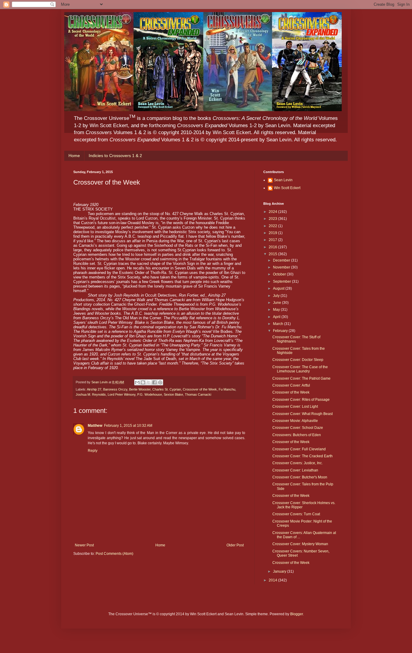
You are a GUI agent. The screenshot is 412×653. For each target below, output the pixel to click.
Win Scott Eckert (287, 188)
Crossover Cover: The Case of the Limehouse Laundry (300, 369)
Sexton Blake (173, 394)
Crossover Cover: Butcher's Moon (299, 477)
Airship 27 (94, 389)
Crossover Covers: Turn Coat (296, 514)
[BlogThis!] (143, 382)
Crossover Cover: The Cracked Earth (302, 456)
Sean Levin (283, 180)
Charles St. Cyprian (166, 389)
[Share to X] (149, 382)
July (276, 296)
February (281, 331)
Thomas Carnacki (198, 394)
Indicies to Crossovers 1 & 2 (115, 155)
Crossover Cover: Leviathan (295, 470)
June (277, 303)
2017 (273, 240)
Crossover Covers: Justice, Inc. (297, 463)
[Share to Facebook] (154, 382)
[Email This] (137, 382)
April (277, 317)
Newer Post (84, 545)
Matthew (95, 425)
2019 (273, 233)
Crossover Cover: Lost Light (295, 406)
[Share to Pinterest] (160, 382)
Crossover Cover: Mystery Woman (300, 544)
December (282, 260)
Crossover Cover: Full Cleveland (299, 449)
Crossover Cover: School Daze (297, 428)
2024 (273, 212)
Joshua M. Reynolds (91, 394)
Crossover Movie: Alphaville (295, 421)
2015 (273, 254)
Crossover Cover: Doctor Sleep (297, 360)
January (280, 571)
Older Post (235, 545)
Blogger (296, 614)
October (280, 274)
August (279, 288)
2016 (273, 247)
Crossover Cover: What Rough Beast (302, 414)
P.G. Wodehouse (149, 394)
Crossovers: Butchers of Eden (296, 435)
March (278, 324)
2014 (273, 580)
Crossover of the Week (200, 389)
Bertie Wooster (140, 389)
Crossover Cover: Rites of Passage (301, 399)
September (282, 281)
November (282, 267)
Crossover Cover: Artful (291, 385)
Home (74, 155)
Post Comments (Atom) (114, 554)
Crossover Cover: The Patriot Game (301, 378)
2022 (273, 226)
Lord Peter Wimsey (121, 394)
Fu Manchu (227, 389)
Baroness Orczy (115, 389)
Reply (92, 451)
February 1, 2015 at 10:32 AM (128, 425)
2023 (273, 219)
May (277, 309)
